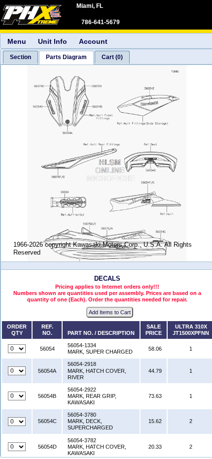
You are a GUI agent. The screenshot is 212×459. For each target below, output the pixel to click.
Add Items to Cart (110, 312)
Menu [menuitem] (16, 41)
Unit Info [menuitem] (52, 41)
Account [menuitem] (93, 41)
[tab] (20, 57)
